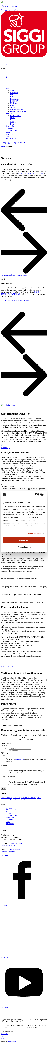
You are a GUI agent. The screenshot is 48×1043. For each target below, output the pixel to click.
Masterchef (25, 798)
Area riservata (11, 139)
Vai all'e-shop (6, 275)
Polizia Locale (15, 97)
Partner (12, 120)
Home (3, 146)
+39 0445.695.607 (13, 849)
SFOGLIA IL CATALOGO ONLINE (15, 300)
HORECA (14, 101)
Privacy (4, 755)
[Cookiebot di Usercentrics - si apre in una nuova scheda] (35, 494)
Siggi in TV (14, 122)
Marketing (5, 765)
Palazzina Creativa (11, 1041)
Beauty (12, 105)
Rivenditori (10, 134)
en (6, 62)
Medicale (13, 103)
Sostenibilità (10, 126)
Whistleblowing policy (6, 1038)
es (6, 65)
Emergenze (14, 99)
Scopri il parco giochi (19, 275)
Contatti (8, 137)
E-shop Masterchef (18, 143)
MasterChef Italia (16, 109)
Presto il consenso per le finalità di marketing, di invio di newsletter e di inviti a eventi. (25, 772)
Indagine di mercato (8, 777)
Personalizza (22, 547)
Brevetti (13, 124)
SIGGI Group (15, 116)
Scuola (12, 107)
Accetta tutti (24, 540)
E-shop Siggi (6, 143)
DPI (11, 95)
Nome (4, 743)
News (8, 132)
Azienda (9, 114)
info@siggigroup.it (8, 845)
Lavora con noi (11, 130)
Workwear (14, 93)
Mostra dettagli (34, 533)
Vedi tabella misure (8, 666)
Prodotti (8, 88)
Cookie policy (4, 1036)
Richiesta (5, 753)
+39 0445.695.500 (15, 843)
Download (9, 128)
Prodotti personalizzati (18, 111)
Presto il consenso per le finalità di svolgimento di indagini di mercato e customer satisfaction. (25, 783)
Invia (3, 788)
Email (4, 746)
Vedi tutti (13, 91)
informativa (19, 759)
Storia (12, 118)
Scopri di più (5, 448)
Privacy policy (4, 1034)
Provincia (5, 748)
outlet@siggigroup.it (8, 851)
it (6, 60)
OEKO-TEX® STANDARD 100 (30, 174)
